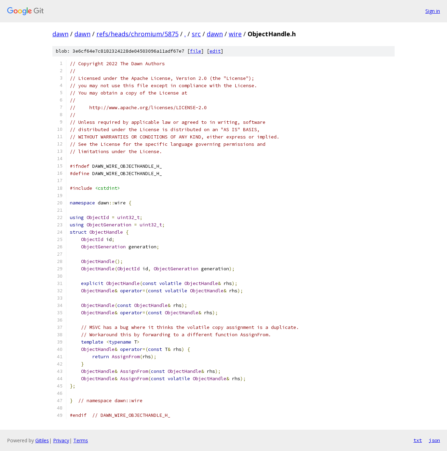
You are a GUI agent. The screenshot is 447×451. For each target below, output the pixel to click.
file (195, 51)
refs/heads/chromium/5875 (137, 34)
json (434, 440)
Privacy (61, 440)
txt (417, 440)
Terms (80, 440)
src (196, 34)
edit (215, 51)
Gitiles (42, 440)
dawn (60, 34)
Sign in (432, 11)
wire (235, 34)
